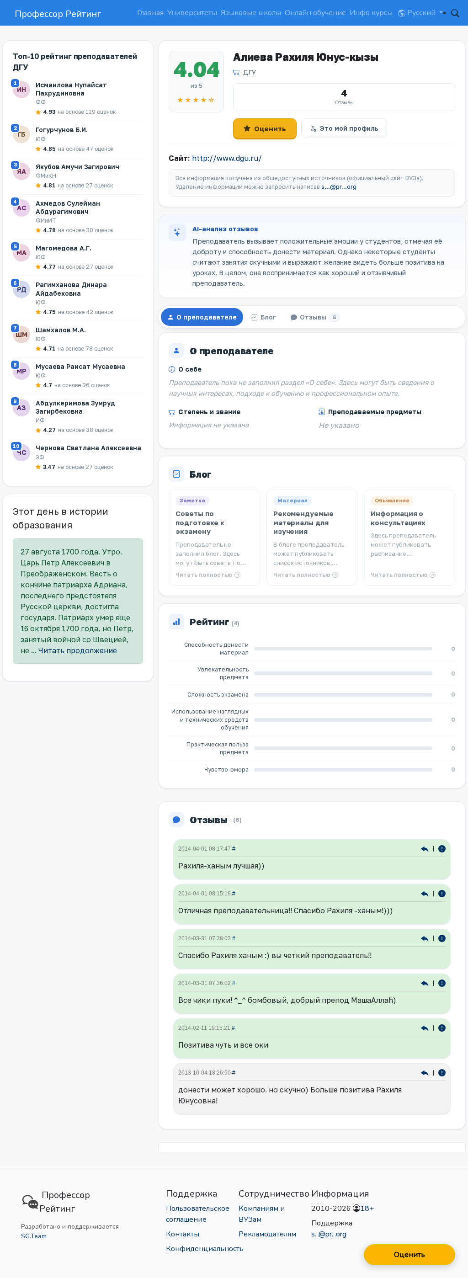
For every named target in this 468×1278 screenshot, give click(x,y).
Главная (150, 13)
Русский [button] (421, 13)
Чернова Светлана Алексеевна (88, 448)
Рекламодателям (267, 1234)
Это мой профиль (348, 128)
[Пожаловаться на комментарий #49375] (442, 1027)
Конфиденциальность (205, 1249)
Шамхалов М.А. (61, 330)
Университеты (192, 13)
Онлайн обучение (315, 13)
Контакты (182, 1234)
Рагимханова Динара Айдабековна (71, 289)
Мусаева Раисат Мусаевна (80, 366)
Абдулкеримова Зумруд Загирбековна (75, 407)
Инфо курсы (371, 13)
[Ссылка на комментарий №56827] (425, 938)
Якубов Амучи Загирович (77, 166)
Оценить (270, 128)
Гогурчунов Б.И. (62, 129)
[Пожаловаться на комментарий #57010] (442, 848)
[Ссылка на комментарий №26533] (425, 1072)
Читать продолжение (77, 650)
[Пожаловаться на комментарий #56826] (442, 983)
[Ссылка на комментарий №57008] (425, 893)
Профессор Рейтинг (58, 14)
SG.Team (34, 1236)
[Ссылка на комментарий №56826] (425, 983)
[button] (455, 12)
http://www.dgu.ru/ (227, 158)
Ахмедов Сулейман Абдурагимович (68, 207)
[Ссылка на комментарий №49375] (425, 1027)
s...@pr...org (338, 186)
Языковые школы (251, 13)
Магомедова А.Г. (63, 248)
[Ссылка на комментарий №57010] (425, 848)
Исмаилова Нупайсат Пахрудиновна (71, 89)
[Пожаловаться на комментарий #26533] (442, 1072)
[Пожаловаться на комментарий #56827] (442, 938)
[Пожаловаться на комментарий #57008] (442, 893)
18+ (367, 1208)
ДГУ (249, 72)
